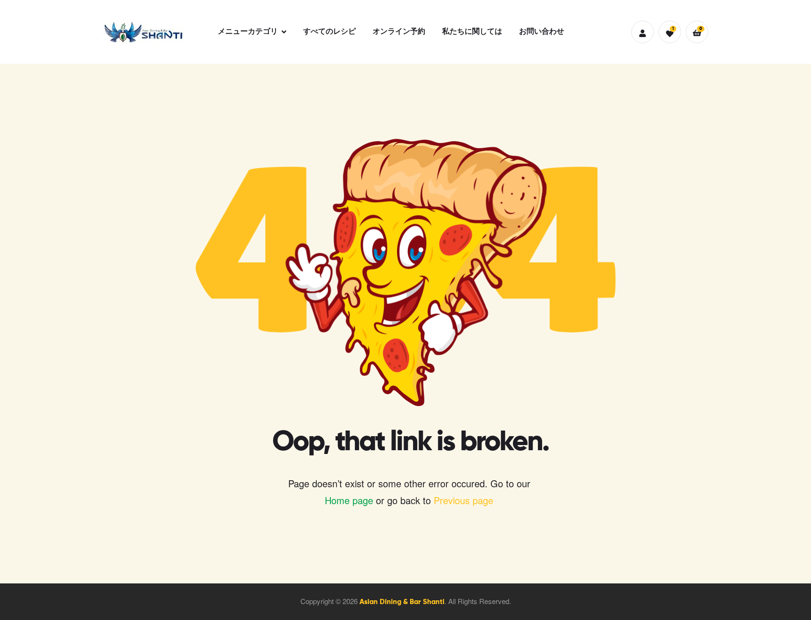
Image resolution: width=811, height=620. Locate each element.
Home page (349, 500)
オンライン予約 (399, 32)
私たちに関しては (472, 32)
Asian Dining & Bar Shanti (402, 601)
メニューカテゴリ (248, 32)
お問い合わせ (541, 32)
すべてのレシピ (329, 32)
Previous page (463, 500)
